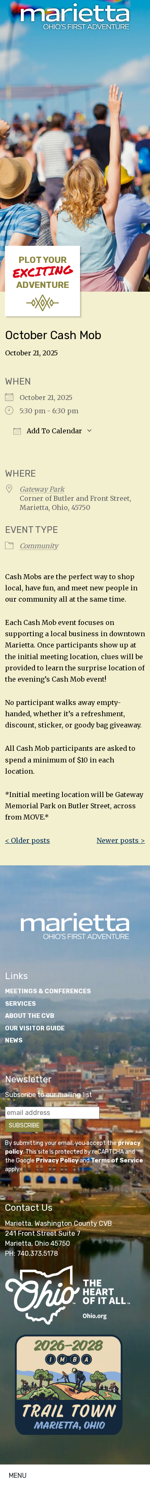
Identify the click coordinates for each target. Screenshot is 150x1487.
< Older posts (27, 840)
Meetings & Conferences (48, 991)
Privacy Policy (57, 1160)
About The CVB (29, 1016)
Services (20, 1003)
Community (39, 546)
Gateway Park (42, 489)
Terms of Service (117, 1160)
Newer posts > (121, 840)
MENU (18, 1476)
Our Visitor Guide (35, 1028)
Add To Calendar (53, 431)
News (13, 1040)
